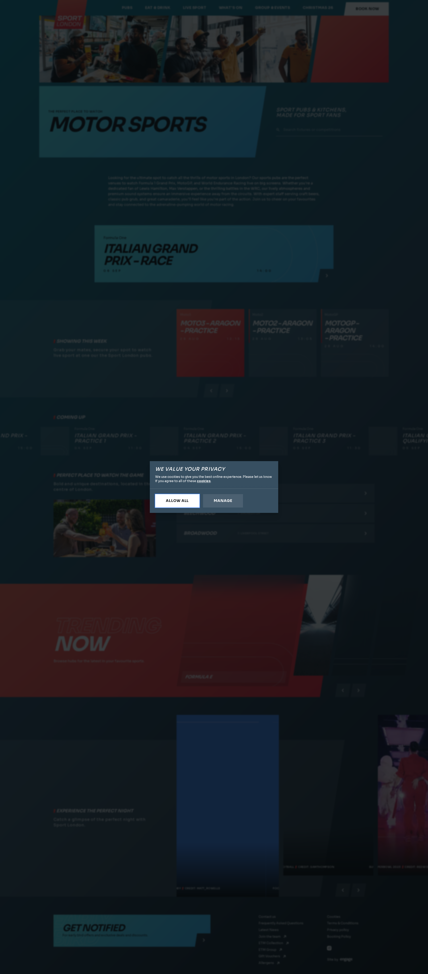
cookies (204, 481)
